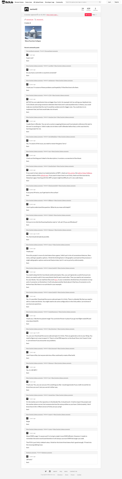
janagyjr (50, 414)
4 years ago (32, 69)
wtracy (50, 244)
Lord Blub (51, 65)
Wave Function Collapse (33, 41)
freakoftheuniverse (53, 311)
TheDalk (51, 215)
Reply (27, 60)
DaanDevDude (52, 166)
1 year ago (32, 55)
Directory (60, 474)
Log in (109, 2)
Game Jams (28, 2)
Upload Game (39, 2)
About (55, 471)
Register (117, 2)
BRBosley (51, 200)
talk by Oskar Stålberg (85, 173)
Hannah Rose (52, 395)
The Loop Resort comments (32, 51)
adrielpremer (52, 80)
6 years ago (32, 84)
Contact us (73, 471)
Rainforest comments (31, 452)
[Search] (99, 2)
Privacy (73, 474)
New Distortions (52, 329)
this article (71, 173)
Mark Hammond (52, 348)
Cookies (79, 474)
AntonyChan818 (53, 268)
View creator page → (52, 14)
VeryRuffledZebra (53, 136)
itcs (49, 378)
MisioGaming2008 (53, 185)
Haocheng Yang (52, 117)
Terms (66, 474)
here (56, 280)
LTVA (50, 95)
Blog (65, 471)
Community (59, 2)
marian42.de (29, 19)
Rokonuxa (51, 230)
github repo (44, 175)
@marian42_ (40, 19)
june (50, 151)
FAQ (61, 471)
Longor (50, 429)
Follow (89, 14)
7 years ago (32, 233)
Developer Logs (49, 2)
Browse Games (19, 2)
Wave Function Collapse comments (34, 65)
